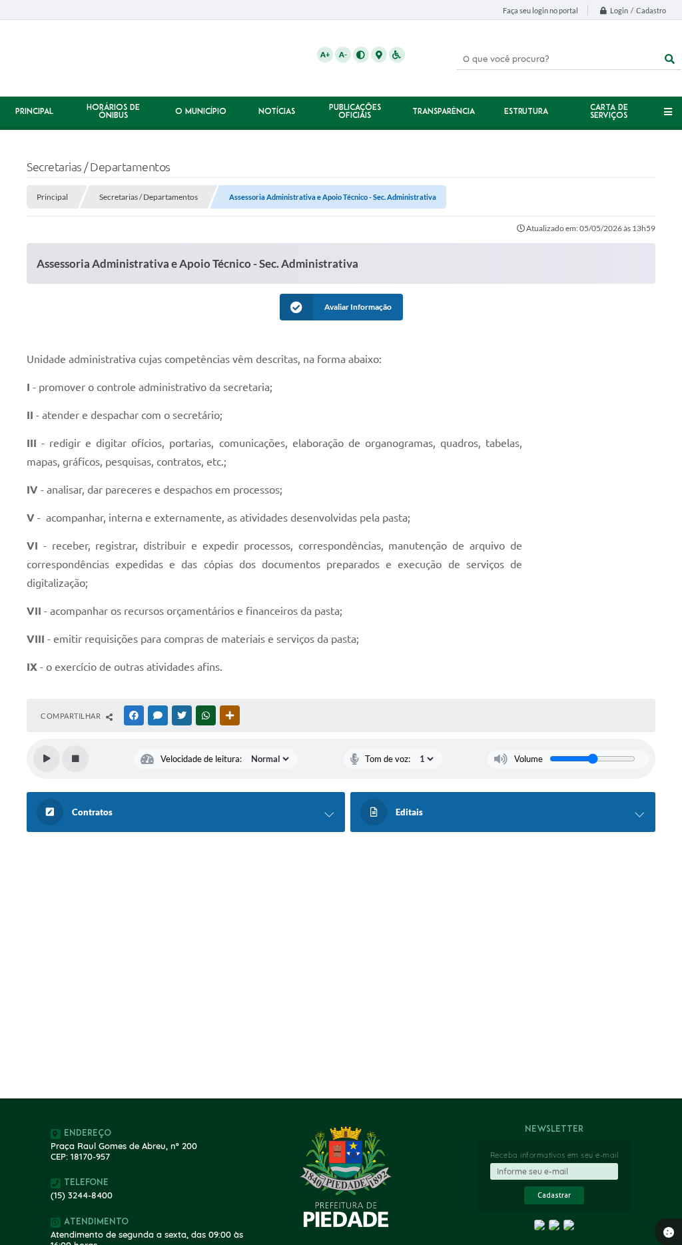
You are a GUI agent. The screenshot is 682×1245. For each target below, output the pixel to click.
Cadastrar (554, 1195)
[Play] (46, 758)
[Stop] (75, 758)
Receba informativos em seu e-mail (554, 1155)
